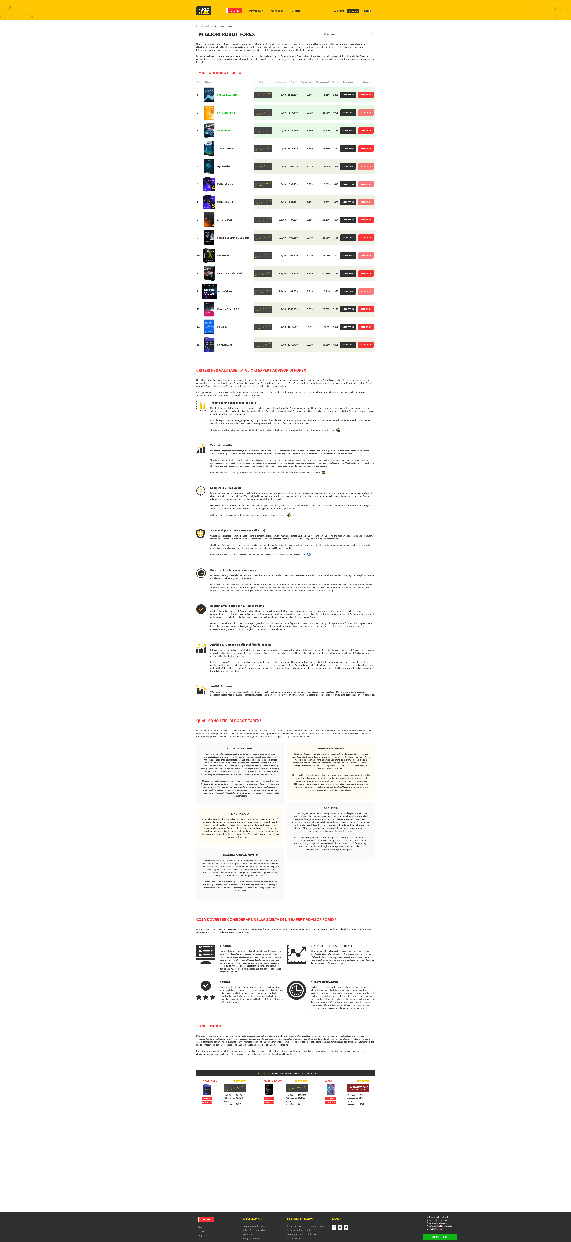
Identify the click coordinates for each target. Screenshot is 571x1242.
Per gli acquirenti (251, 1238)
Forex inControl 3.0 (228, 309)
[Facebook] (334, 1227)
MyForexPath (224, 220)
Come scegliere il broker (300, 1230)
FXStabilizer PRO (227, 95)
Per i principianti (276, 10)
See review (366, 95)
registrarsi (353, 11)
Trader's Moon (225, 148)
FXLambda (223, 255)
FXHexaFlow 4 (225, 184)
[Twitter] (346, 1227)
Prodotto (207, 1102)
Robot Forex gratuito (253, 1230)
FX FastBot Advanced (229, 273)
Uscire (340, 10)
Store (235, 10)
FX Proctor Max (226, 112)
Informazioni (254, 10)
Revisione (247, 1234)
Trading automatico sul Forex (302, 1234)
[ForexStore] (203, 10)
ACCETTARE (440, 1236)
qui (439, 1229)
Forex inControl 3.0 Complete (234, 237)
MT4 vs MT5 (293, 1238)
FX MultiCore (224, 344)
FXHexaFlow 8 (225, 202)
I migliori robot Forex (253, 1226)
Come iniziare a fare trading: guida (305, 1226)
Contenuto (330, 34)
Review (207, 1098)
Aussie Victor (225, 291)
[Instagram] (340, 1227)
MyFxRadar (223, 166)
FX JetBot (223, 327)
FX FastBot (223, 130)
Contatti (296, 10)
